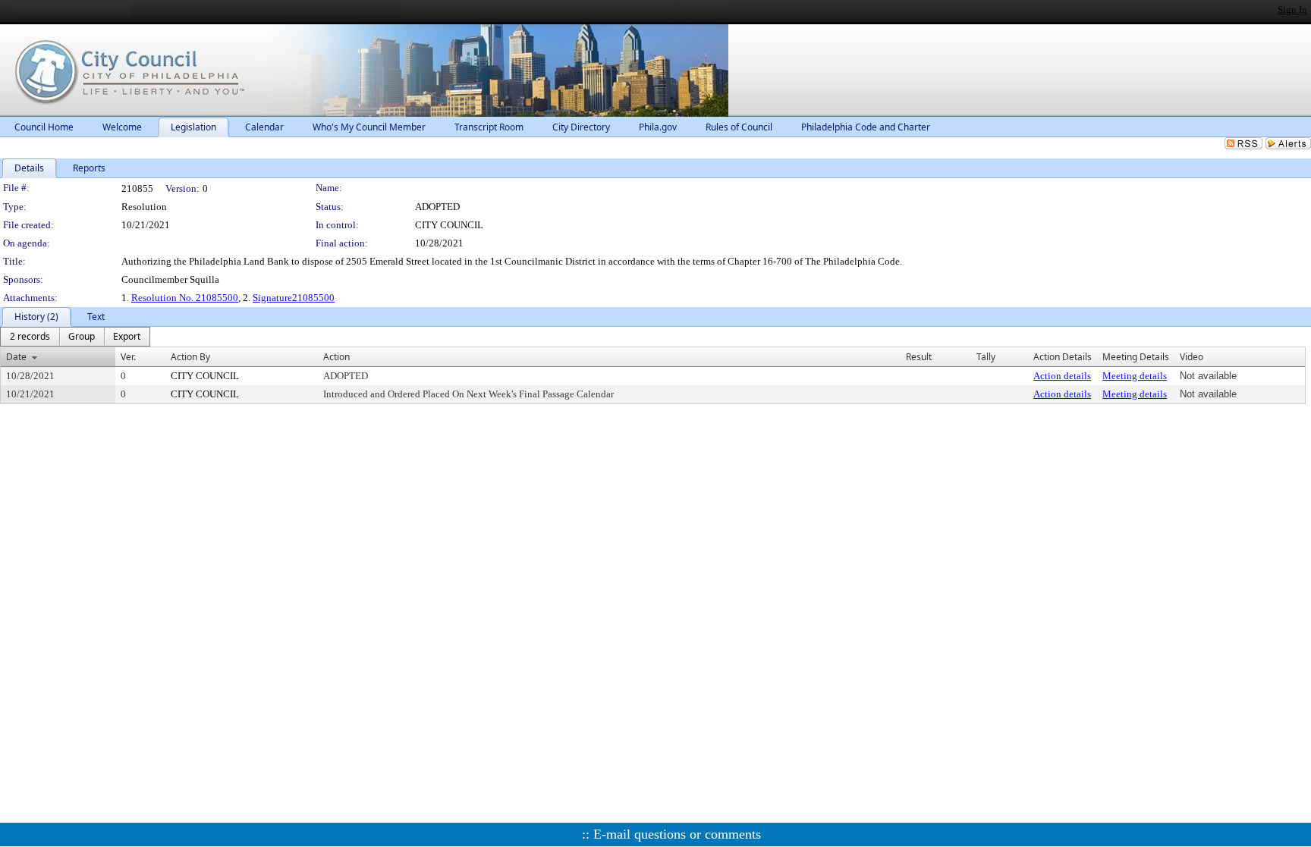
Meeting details (1134, 375)
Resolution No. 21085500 (184, 297)
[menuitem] (30, 337)
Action (336, 356)
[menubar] (75, 337)
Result (919, 356)
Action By (190, 356)
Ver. (128, 356)
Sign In (1292, 9)
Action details (1062, 375)
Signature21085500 (294, 297)
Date (16, 356)
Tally (985, 356)
